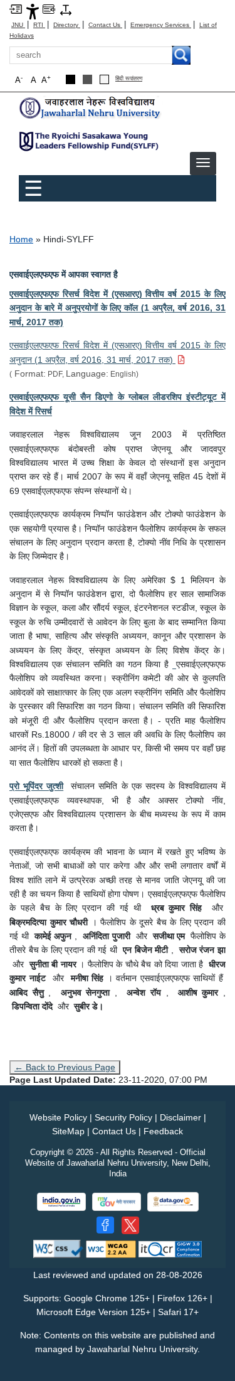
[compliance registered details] (170, 1248)
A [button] (46, 79)
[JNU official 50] (130, 1225)
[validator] (58, 1248)
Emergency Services (160, 24)
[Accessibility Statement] (32, 11)
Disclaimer (180, 1117)
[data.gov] (173, 1202)
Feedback (163, 1131)
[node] (91, 108)
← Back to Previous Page (64, 1067)
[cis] (91, 141)
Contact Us (105, 24)
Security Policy (123, 1117)
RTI (39, 24)
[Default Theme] (104, 79)
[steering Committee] (174, 664)
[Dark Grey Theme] (87, 79)
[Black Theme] (70, 79)
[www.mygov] (116, 1202)
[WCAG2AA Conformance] (111, 1248)
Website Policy (58, 1117)
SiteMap (68, 1131)
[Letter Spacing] (66, 9)
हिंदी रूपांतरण (128, 79)
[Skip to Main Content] (15, 8)
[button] (203, 162)
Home (21, 239)
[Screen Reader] (49, 8)
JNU (18, 24)
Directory (66, 24)
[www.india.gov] (61, 1202)
